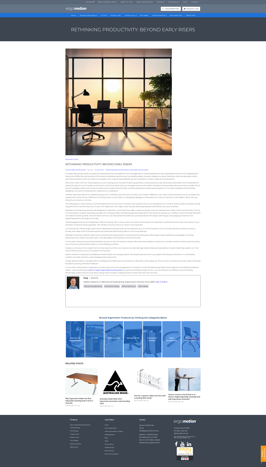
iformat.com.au (190, 436)
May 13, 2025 (103, 406)
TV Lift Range (74, 431)
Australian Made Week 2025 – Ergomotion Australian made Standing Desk (115, 401)
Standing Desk (81, 170)
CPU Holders (74, 440)
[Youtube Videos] (182, 445)
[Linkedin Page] (189, 445)
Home (107, 425)
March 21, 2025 (172, 401)
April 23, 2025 (138, 400)
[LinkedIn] (162, 297)
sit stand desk (133, 170)
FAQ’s (106, 441)
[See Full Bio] (167, 282)
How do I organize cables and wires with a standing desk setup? (150, 396)
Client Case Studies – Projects (114, 431)
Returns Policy (109, 450)
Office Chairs (74, 447)
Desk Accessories (171, 339)
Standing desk (143, 170)
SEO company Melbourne (182, 437)
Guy (91, 170)
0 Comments (99, 170)
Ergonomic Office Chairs (191, 339)
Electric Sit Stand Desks (75, 339)
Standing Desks (109, 434)
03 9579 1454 (149, 425)
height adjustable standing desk (117, 170)
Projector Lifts (113, 338)
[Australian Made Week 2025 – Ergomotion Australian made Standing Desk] (116, 381)
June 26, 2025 (69, 405)
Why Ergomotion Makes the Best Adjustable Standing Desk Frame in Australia (79, 400)
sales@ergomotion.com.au (149, 431)
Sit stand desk (70, 170)
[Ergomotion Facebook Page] (176, 445)
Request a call (193, 9)
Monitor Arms (133, 338)
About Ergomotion (111, 428)
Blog (106, 438)
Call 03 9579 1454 (172, 9)
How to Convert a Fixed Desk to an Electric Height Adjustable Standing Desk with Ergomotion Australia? (184, 396)
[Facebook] (99, 297)
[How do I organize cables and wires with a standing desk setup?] (150, 380)
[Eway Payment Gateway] (185, 460)
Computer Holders (152, 339)
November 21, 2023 (71, 159)
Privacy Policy (109, 444)
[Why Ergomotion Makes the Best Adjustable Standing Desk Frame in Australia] (81, 381)
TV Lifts (94, 338)
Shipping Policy (109, 447)
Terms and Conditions (111, 454)
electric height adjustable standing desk (105, 270)
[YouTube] (130, 297)
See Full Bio (161, 282)
